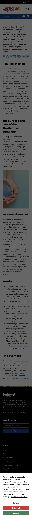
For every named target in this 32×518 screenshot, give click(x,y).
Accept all (16, 513)
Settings (16, 503)
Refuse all (16, 508)
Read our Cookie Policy (19, 497)
